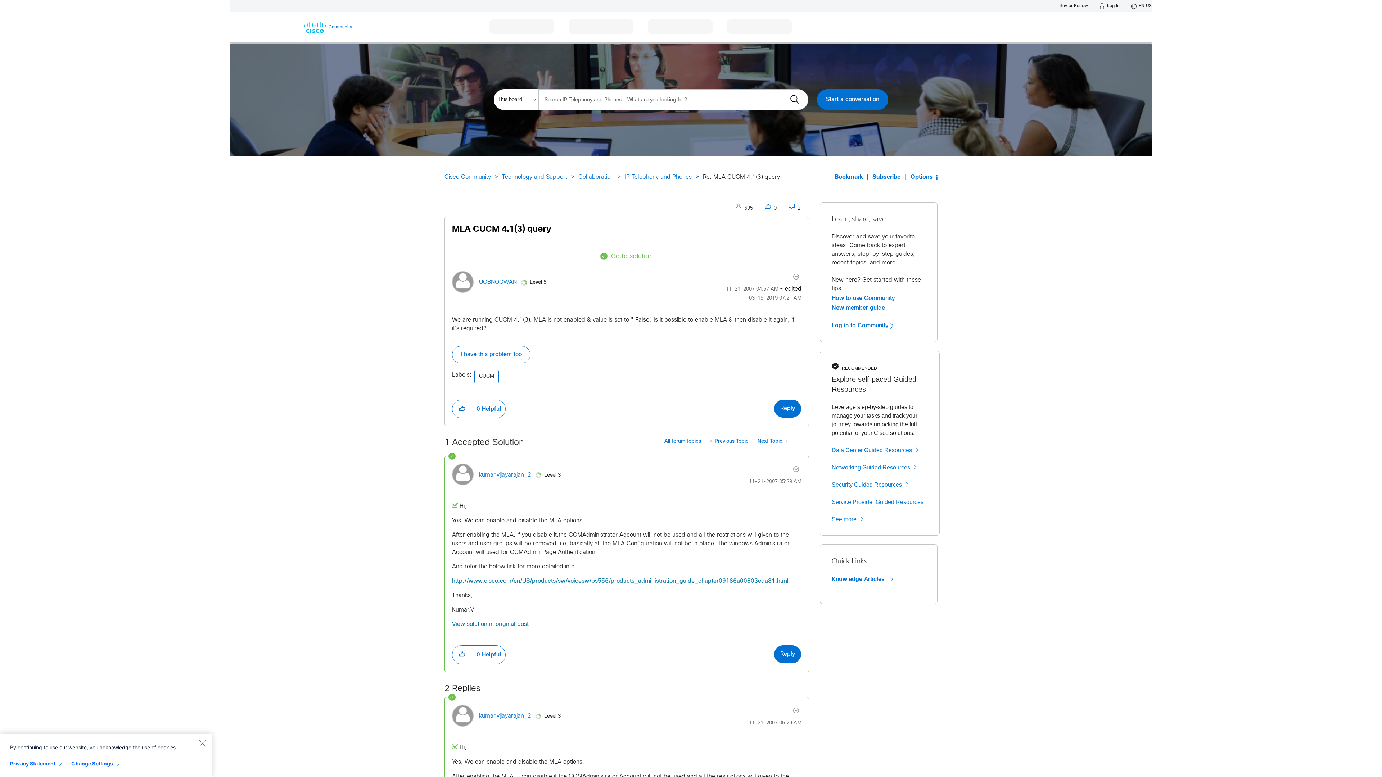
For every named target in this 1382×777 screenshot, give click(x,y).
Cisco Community (467, 177)
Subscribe (886, 177)
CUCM (486, 376)
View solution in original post (490, 624)
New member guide (858, 308)
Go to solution (632, 257)
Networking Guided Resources (871, 467)
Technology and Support (534, 177)
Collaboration (596, 177)
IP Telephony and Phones (658, 177)
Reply (787, 408)
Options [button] (922, 177)
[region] (106, 755)
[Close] (202, 743)
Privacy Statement (32, 763)
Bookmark (849, 177)
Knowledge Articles (859, 579)
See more (844, 519)
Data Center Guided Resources (872, 450)
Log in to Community (861, 326)
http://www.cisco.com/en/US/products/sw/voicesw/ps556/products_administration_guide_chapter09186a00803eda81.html (620, 581)
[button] (462, 409)
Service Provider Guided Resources (877, 502)
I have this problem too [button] (491, 354)
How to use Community (863, 298)
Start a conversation (852, 99)
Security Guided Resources (867, 485)
